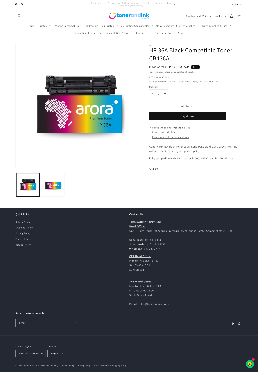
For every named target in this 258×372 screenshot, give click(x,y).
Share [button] (155, 168)
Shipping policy (119, 365)
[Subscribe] (74, 323)
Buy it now (187, 116)
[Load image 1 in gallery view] (28, 185)
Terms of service (101, 365)
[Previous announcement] (84, 4)
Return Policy (22, 222)
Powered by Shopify (49, 365)
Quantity (153, 86)
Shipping (169, 71)
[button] (19, 16)
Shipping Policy (24, 227)
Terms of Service (24, 239)
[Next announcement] (174, 4)
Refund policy (68, 365)
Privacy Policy (23, 233)
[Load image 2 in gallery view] (52, 185)
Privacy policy (84, 365)
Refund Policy (23, 244)
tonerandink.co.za (31, 365)
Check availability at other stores (170, 137)
